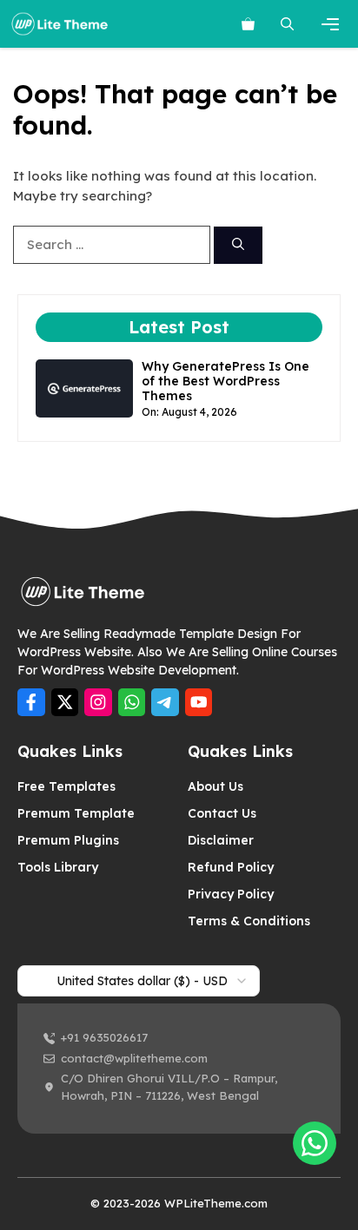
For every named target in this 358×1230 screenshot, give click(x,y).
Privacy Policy (231, 894)
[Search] (238, 245)
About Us (215, 786)
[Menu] (332, 24)
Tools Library (57, 867)
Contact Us (222, 813)
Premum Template (76, 813)
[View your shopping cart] (248, 24)
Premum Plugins (68, 840)
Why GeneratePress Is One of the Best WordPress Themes (225, 381)
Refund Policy (231, 867)
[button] (287, 24)
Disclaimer (221, 840)
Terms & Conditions (249, 921)
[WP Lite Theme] (59, 24)
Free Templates (66, 786)
